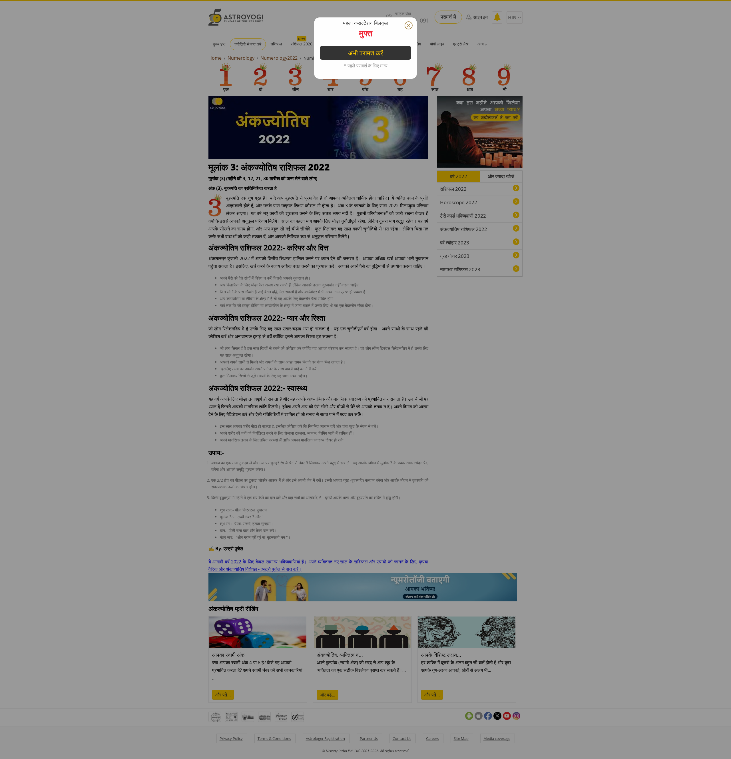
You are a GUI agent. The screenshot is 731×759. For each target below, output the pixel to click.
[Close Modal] (409, 25)
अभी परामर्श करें (365, 146)
